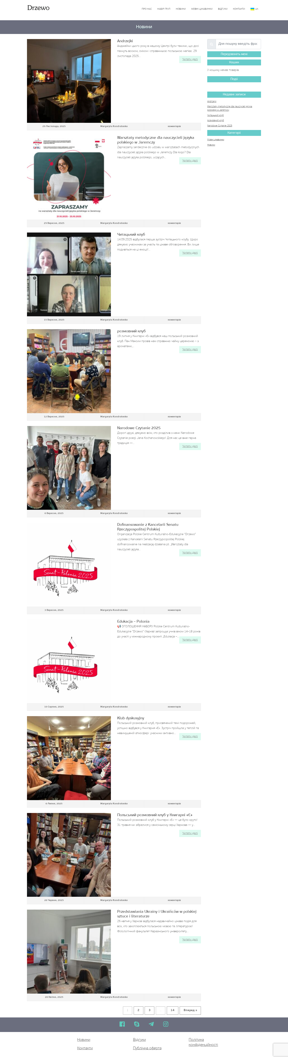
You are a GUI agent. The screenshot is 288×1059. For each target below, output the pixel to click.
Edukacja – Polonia (133, 622)
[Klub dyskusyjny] (69, 758)
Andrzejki (125, 41)
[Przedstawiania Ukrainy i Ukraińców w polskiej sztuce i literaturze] (69, 952)
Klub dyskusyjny (130, 718)
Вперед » (190, 1010)
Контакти (239, 9)
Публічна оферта (147, 1048)
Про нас (147, 9)
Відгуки (222, 9)
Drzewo (38, 7)
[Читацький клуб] (69, 274)
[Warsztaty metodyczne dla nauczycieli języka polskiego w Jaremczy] (69, 178)
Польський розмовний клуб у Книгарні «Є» (154, 815)
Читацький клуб (131, 235)
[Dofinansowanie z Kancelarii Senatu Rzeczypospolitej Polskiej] (69, 565)
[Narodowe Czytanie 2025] (69, 468)
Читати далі (190, 59)
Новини (181, 9)
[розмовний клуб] (69, 371)
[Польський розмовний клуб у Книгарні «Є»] (69, 855)
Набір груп (163, 9)
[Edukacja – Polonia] (69, 661)
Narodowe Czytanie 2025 (139, 428)
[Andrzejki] (69, 81)
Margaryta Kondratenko (114, 126)
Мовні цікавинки (202, 9)
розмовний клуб (131, 331)
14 (172, 1010)
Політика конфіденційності (203, 1042)
